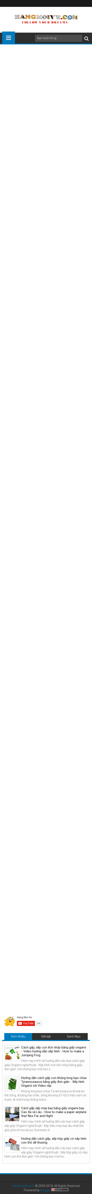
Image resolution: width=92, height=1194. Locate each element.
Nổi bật (46, 1036)
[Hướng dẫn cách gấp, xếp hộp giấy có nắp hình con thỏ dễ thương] (12, 1145)
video (34, 112)
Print (27, 85)
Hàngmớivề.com (23, 1186)
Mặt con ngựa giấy (58, 98)
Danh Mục (74, 1036)
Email (43, 85)
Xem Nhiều (18, 1036)
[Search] (86, 38)
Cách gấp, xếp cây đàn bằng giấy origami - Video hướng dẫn (66, 953)
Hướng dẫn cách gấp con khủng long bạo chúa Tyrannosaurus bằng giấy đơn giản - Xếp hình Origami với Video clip (53, 1082)
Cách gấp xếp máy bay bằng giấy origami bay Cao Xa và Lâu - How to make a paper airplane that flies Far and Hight (53, 1112)
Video (8, 749)
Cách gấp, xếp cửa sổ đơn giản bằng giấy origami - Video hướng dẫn (25, 953)
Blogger (45, 1190)
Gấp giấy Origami (60, 863)
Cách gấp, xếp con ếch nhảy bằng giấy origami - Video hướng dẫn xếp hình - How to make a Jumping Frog (53, 1051)
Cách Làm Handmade (31, 863)
